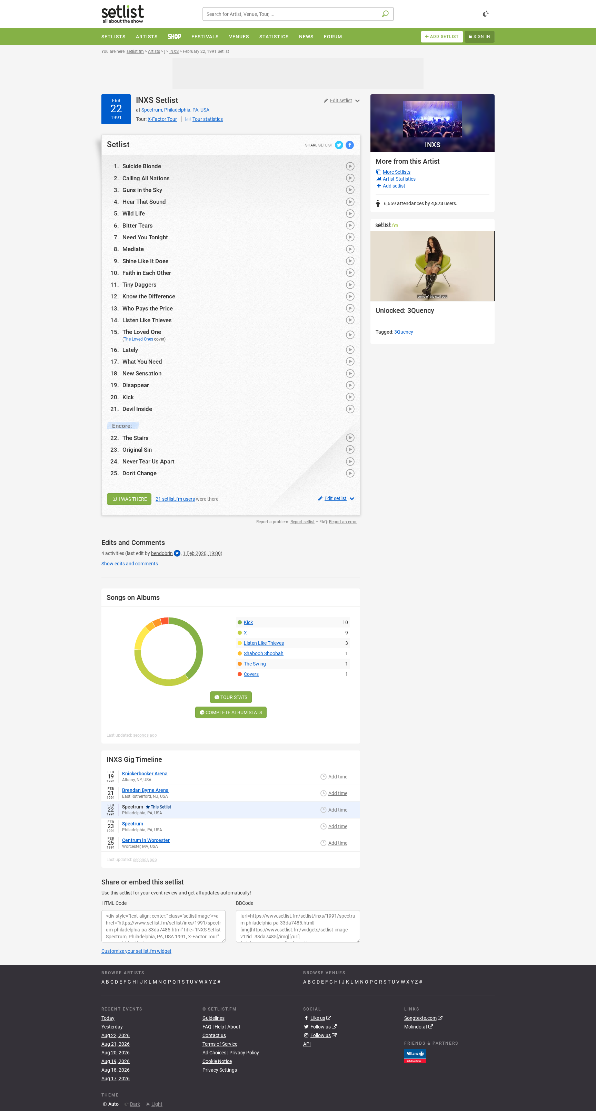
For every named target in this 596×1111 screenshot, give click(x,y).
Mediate (133, 249)
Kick (128, 397)
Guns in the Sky (142, 189)
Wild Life (133, 213)
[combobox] (298, 14)
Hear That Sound (144, 201)
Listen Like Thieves (147, 320)
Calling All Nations (146, 178)
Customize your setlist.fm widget (136, 951)
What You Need (142, 361)
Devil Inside (137, 408)
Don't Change (139, 473)
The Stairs (135, 437)
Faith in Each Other (146, 272)
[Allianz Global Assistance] (415, 1055)
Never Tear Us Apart (148, 461)
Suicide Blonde (141, 166)
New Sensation (141, 373)
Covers (251, 674)
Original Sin (137, 449)
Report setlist (302, 521)
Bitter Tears (137, 225)
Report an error (343, 521)
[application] (432, 266)
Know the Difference (148, 296)
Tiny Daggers (139, 284)
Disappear (135, 385)
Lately (130, 349)
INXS (144, 100)
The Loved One (141, 331)
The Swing (255, 664)
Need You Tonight (145, 237)
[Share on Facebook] (350, 144)
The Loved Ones (138, 339)
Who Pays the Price (147, 308)
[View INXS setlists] (432, 115)
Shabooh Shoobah (264, 653)
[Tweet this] (339, 144)
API (307, 1044)
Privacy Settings (219, 1070)
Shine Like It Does (145, 261)
